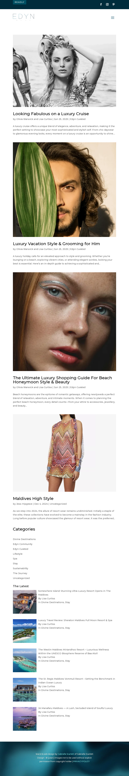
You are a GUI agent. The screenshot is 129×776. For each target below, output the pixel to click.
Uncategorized (58, 503)
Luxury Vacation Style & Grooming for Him (56, 243)
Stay (15, 563)
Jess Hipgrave (24, 503)
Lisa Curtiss (45, 119)
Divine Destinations (24, 539)
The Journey (20, 573)
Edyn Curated (77, 119)
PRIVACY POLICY (81, 761)
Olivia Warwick (24, 119)
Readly (19, 2)
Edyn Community (22, 544)
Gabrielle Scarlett (66, 754)
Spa (15, 558)
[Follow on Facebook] (101, 4)
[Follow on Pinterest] (113, 4)
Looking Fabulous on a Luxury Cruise (51, 113)
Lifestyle (17, 553)
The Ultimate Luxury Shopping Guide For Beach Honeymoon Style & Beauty (62, 379)
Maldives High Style (33, 498)
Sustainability (20, 568)
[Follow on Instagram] (107, 4)
